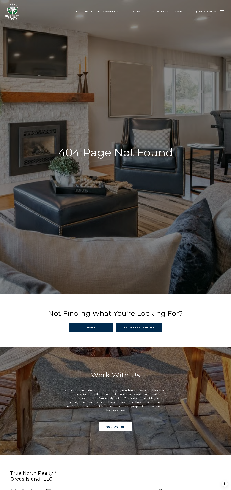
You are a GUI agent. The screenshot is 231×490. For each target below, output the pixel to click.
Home (91, 327)
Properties (84, 11)
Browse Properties (139, 327)
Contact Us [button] (115, 427)
